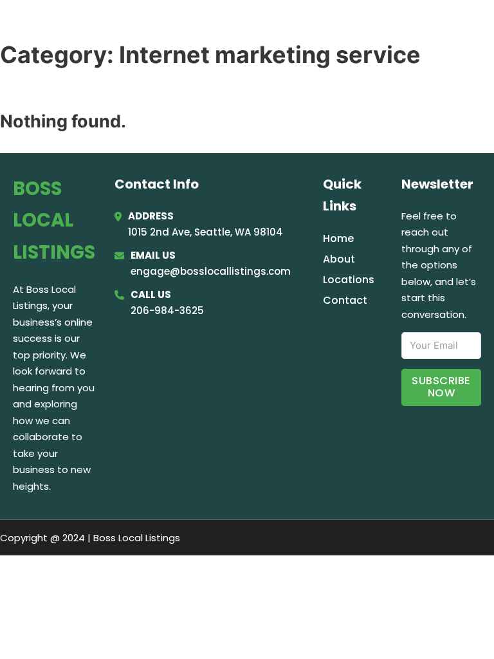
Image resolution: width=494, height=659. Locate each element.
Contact (345, 300)
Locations (384, 27)
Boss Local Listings (122, 26)
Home (323, 27)
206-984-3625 (167, 310)
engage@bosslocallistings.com (211, 271)
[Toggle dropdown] (476, 27)
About (339, 259)
